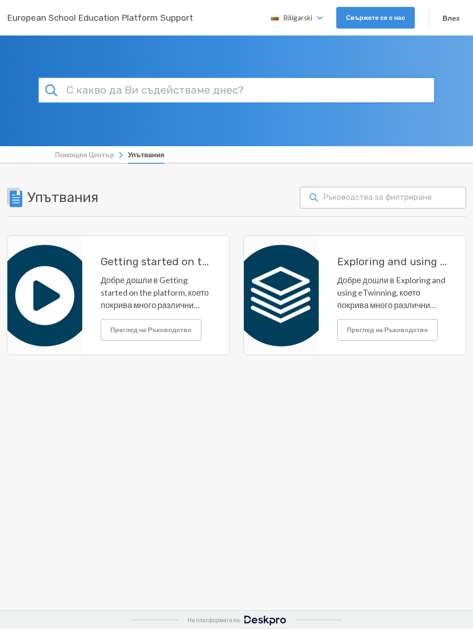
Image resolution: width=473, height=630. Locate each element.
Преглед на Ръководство (151, 329)
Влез (451, 18)
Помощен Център (84, 154)
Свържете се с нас (375, 17)
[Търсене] (52, 89)
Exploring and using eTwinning (392, 262)
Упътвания (146, 154)
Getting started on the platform (156, 262)
